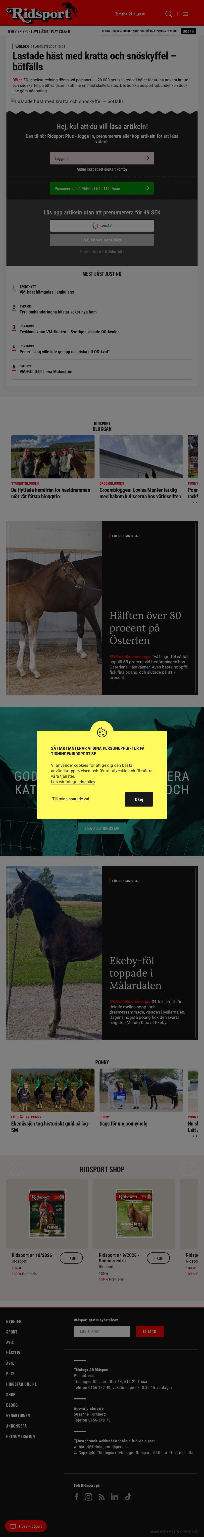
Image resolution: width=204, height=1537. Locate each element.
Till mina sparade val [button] (70, 799)
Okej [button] (139, 799)
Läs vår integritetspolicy (73, 781)
